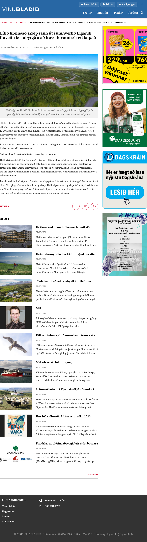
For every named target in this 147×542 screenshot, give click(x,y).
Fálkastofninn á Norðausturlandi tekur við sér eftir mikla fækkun (67, 335)
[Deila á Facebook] (76, 206)
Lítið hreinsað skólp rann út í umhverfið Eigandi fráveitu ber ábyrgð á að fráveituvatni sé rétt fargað (78, 23)
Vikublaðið (8, 506)
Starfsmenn (8, 521)
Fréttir (13, 23)
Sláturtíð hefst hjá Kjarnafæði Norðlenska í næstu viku (65, 389)
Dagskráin (8, 511)
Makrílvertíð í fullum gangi (54, 362)
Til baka (4, 206)
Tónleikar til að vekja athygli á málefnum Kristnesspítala (63, 281)
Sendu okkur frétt (55, 500)
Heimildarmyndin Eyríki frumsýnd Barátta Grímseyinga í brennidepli (65, 254)
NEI (38, 308)
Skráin (6, 516)
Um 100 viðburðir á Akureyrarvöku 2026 (63, 416)
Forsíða (3, 23)
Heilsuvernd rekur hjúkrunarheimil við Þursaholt (63, 227)
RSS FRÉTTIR (52, 506)
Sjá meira (93, 474)
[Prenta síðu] (85, 206)
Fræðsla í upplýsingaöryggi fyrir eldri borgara (67, 443)
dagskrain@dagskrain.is (120, 534)
